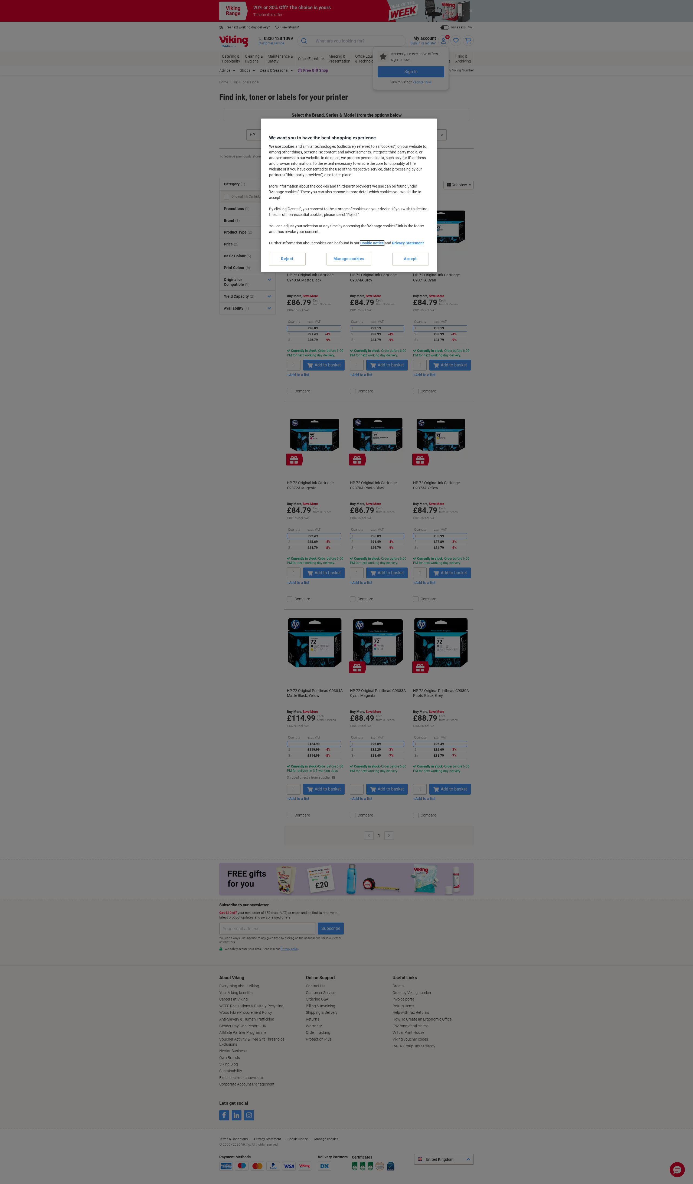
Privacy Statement (408, 243)
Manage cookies (349, 259)
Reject (287, 259)
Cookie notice (372, 243)
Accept (410, 259)
